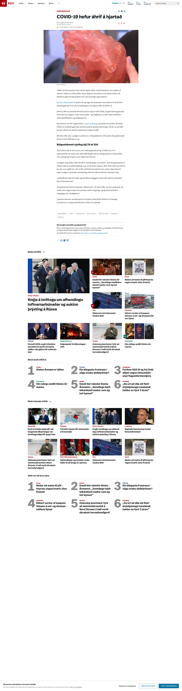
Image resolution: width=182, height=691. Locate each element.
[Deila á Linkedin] (124, 11)
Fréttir (21, 3)
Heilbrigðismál (63, 11)
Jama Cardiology (91, 123)
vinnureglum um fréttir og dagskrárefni (94, 233)
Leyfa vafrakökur (169, 686)
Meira (51, 3)
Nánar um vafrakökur (76, 687)
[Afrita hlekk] (116, 11)
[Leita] (178, 3)
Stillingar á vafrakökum (127, 686)
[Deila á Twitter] (121, 11)
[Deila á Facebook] (119, 11)
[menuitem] (24, 3)
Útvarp (30, 3)
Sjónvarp (41, 3)
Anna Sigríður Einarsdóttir (65, 22)
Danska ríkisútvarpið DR (66, 102)
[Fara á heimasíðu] (9, 3)
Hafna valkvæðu (148, 686)
